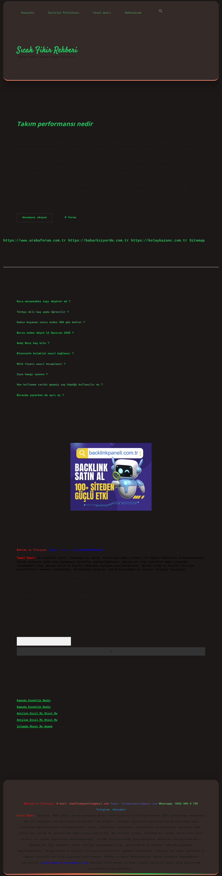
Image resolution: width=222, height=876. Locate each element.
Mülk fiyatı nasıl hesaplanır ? (41, 364)
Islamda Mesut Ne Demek (35, 726)
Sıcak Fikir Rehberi (47, 50)
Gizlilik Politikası (63, 12)
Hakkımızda (133, 12)
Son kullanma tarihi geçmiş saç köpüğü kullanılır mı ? (60, 384)
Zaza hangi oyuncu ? (32, 374)
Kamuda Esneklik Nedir (34, 700)
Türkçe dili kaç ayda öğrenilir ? (43, 312)
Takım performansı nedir (55, 124)
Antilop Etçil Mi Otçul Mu (37, 713)
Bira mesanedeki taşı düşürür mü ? (43, 301)
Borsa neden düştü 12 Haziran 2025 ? (45, 332)
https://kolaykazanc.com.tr (159, 241)
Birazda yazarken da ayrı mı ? (40, 395)
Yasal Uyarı (102, 12)
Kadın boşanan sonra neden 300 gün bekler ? (51, 322)
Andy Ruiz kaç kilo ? (33, 343)
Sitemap (197, 241)
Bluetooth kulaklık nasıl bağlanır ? (45, 353)
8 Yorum (70, 217)
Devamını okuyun (37, 219)
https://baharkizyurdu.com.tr (98, 241)
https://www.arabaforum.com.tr (34, 241)
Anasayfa (27, 12)
